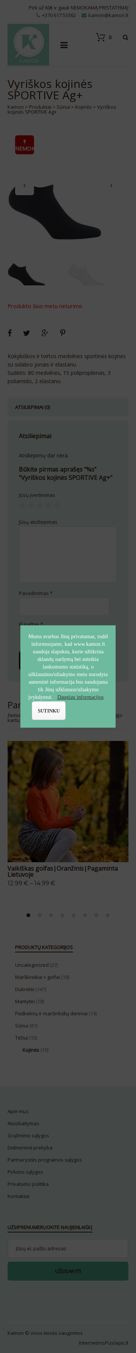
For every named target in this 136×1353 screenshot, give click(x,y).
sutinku (49, 711)
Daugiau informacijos (80, 697)
